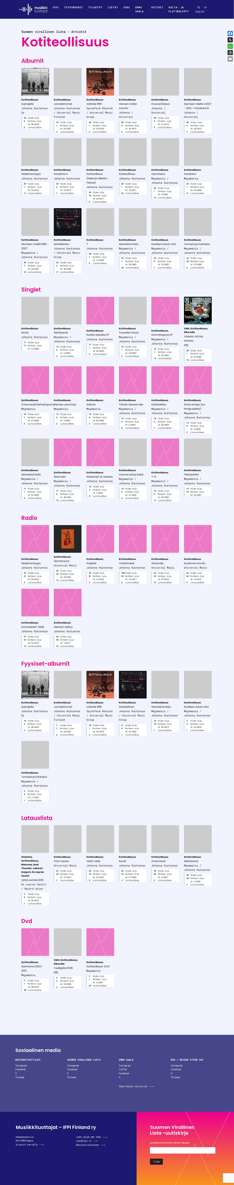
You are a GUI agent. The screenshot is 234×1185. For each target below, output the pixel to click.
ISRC (126, 7)
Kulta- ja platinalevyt (179, 9)
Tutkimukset (73, 7)
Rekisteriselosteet (87, 1144)
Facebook (20, 1069)
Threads (19, 1077)
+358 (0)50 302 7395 (88, 1137)
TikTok (123, 1069)
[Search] (198, 7)
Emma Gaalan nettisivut (133, 1086)
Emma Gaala (139, 9)
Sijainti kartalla (27, 1144)
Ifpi (56, 7)
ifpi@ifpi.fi (84, 1140)
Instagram (21, 1065)
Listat (113, 7)
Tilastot (95, 7)
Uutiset (157, 7)
